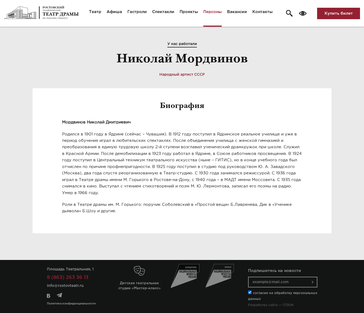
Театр (95, 12)
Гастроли (137, 12)
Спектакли (163, 12)
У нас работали (182, 44)
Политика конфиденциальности (71, 303)
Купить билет (339, 13)
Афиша (114, 12)
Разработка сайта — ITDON (270, 305)
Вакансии (237, 12)
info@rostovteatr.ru (65, 285)
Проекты (189, 12)
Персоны (212, 12)
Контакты (262, 12)
